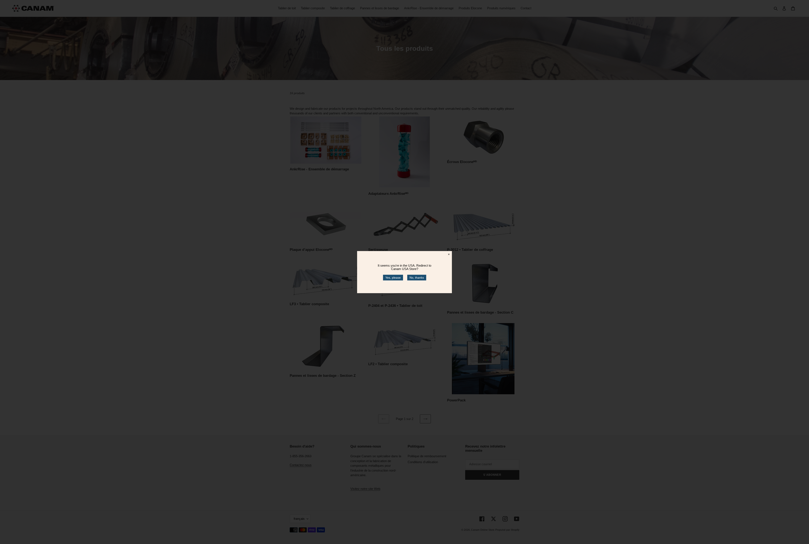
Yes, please (393, 277)
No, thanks (417, 277)
